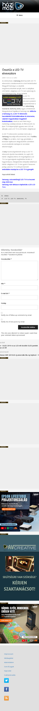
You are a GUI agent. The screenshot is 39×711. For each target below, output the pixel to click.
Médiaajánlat (8, 658)
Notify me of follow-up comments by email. (16, 315)
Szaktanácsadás (9, 675)
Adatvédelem (9, 662)
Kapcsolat (7, 671)
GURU (15, 78)
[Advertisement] (19, 43)
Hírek (6, 196)
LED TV (13, 198)
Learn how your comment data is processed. (19, 334)
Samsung (20, 198)
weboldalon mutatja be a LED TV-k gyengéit (18, 169)
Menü (21, 15)
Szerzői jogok (9, 666)
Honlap (3, 303)
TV (26, 198)
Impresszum (8, 654)
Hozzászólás (6, 259)
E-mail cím (5, 293)
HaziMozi (6, 1)
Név (3, 283)
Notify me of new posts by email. (13, 322)
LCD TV (7, 198)
